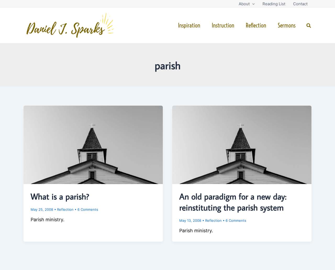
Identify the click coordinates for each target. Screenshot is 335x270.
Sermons (286, 25)
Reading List (274, 3)
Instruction (223, 25)
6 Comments (87, 209)
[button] (252, 4)
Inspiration (189, 25)
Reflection (256, 25)
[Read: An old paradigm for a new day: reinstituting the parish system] (241, 144)
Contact (300, 3)
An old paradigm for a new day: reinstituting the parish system (232, 202)
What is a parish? (60, 196)
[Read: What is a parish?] (93, 144)
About (244, 3)
